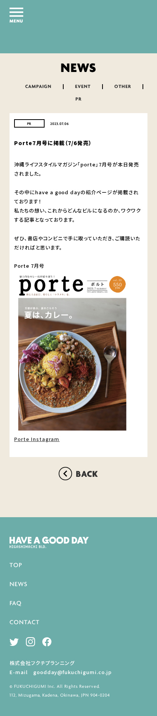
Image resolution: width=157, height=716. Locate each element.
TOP (16, 565)
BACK (87, 474)
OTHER (122, 86)
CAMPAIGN (38, 86)
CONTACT (25, 622)
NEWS (18, 584)
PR (78, 99)
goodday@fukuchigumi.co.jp (72, 672)
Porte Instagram (36, 439)
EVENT (83, 86)
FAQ (16, 603)
